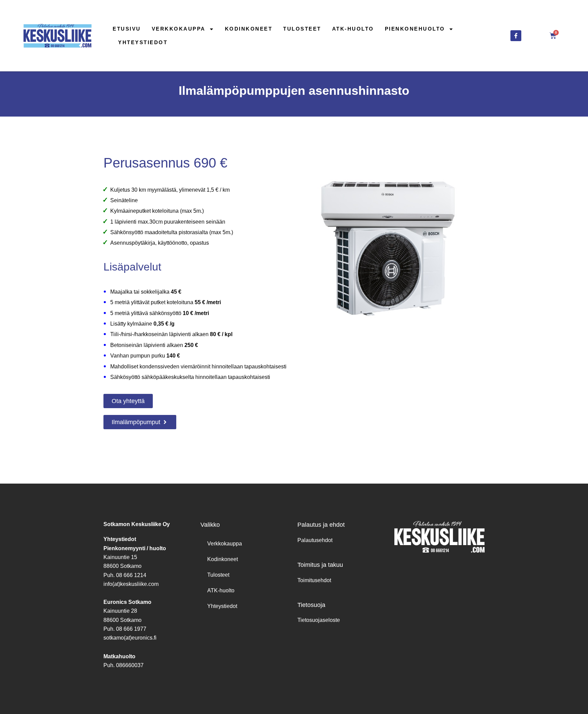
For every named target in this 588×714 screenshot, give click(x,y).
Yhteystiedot (142, 42)
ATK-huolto (353, 29)
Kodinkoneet (249, 29)
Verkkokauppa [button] (179, 29)
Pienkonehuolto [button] (415, 29)
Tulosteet (302, 29)
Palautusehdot (314, 540)
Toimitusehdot (314, 580)
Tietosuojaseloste (318, 620)
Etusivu (127, 29)
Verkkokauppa (224, 543)
